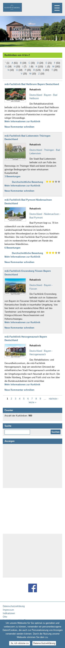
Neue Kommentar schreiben (19, 126)
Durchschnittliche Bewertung (27, 182)
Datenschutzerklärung (44, 643)
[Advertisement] (33, 465)
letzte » (32, 402)
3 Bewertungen (12, 176)
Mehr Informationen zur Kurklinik (22, 121)
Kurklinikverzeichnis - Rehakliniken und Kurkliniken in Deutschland (15, 7)
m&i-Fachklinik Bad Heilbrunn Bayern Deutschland (32, 84)
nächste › (53, 399)
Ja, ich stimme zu (20, 643)
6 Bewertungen (12, 247)
